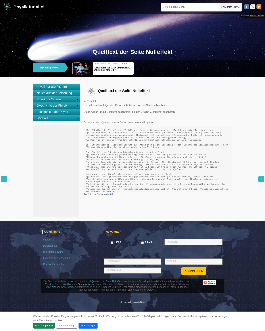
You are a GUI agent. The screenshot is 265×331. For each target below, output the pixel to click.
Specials (42, 118)
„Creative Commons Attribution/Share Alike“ (67, 284)
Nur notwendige (66, 325)
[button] (224, 68)
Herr (118, 242)
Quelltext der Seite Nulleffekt (106, 281)
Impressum (49, 239)
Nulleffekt (92, 101)
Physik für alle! (28, 7)
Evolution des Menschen (56, 258)
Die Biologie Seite (53, 252)
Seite (164, 284)
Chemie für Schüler (53, 264)
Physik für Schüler (49, 99)
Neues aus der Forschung (54, 93)
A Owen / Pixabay (257, 16)
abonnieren (194, 270)
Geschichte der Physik (52, 105)
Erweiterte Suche (230, 7)
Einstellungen (88, 325)
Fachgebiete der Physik (53, 111)
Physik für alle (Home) (52, 86)
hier (54, 287)
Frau (148, 242)
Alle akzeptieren (44, 325)
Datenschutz (50, 245)
